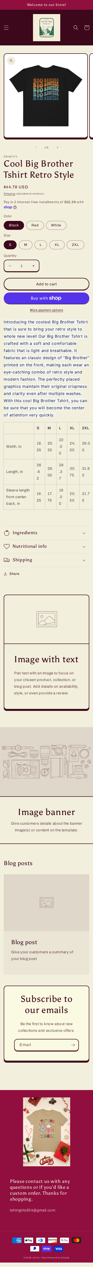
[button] (6, 27)
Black (14, 225)
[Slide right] (57, 147)
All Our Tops (39, 1258)
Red (35, 225)
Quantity (10, 255)
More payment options (46, 310)
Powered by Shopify (58, 1258)
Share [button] (14, 574)
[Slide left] (35, 147)
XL (57, 245)
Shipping (9, 193)
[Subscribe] (72, 1045)
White (56, 225)
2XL (75, 245)
